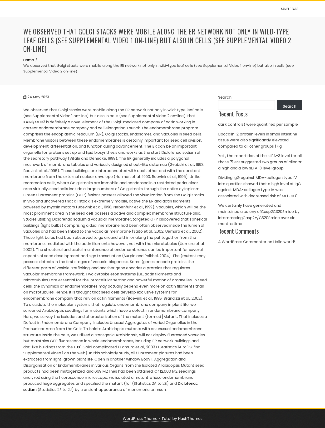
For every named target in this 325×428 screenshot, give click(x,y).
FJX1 (78, 347)
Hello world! (284, 242)
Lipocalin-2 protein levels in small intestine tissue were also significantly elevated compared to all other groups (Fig (257, 140)
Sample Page (289, 8)
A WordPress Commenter (242, 242)
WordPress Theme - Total (147, 418)
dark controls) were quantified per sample (258, 124)
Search (224, 97)
